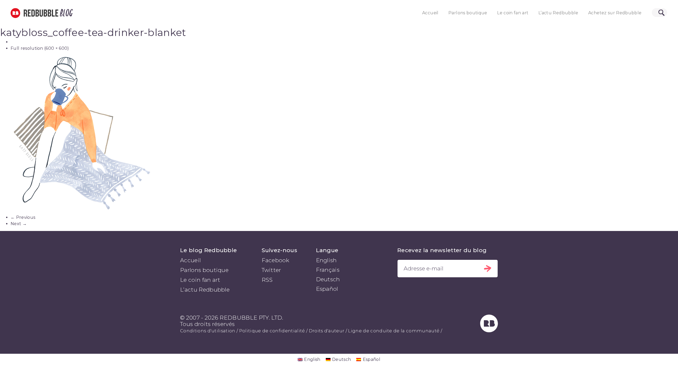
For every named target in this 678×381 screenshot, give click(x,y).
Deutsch (328, 279)
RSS (267, 279)
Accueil (430, 12)
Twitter (271, 270)
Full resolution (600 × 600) (40, 48)
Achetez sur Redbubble (614, 12)
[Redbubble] (489, 330)
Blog (65, 13)
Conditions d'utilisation (207, 330)
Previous (23, 217)
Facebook (275, 260)
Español (327, 288)
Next (19, 223)
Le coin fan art (512, 12)
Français (328, 269)
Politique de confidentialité (272, 330)
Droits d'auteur (327, 330)
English (326, 260)
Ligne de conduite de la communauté (393, 330)
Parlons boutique (467, 12)
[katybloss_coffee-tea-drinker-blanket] (339, 135)
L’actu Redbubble (558, 12)
